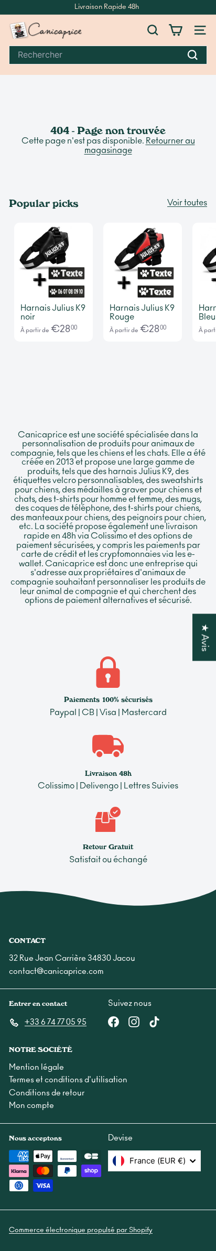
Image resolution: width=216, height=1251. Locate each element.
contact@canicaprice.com (56, 971)
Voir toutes (187, 203)
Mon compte (31, 1106)
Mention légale (36, 1067)
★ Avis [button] (204, 637)
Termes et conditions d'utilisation (68, 1080)
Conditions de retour (46, 1093)
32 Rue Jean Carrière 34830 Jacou (72, 958)
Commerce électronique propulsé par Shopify (81, 1230)
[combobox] (108, 55)
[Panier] (175, 30)
